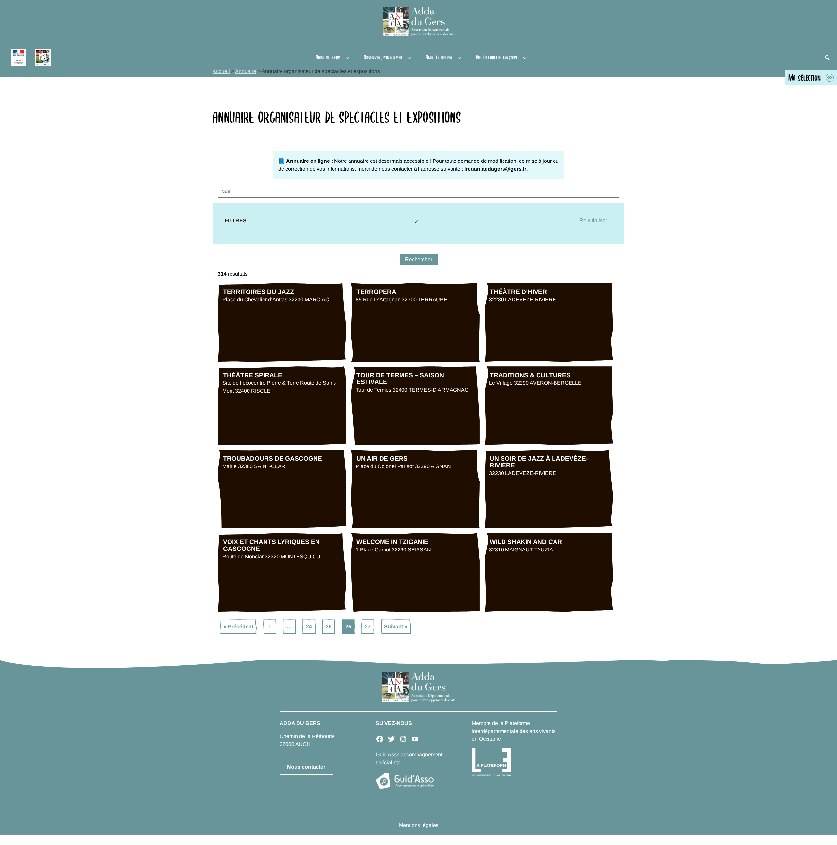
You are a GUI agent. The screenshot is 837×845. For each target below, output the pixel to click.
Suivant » (395, 626)
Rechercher (418, 259)
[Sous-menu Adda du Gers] (347, 57)
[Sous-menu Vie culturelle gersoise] (525, 57)
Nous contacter (306, 766)
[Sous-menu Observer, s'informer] (409, 57)
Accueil (221, 71)
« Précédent (238, 626)
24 (309, 626)
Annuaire (245, 71)
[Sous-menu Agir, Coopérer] (459, 57)
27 (368, 626)
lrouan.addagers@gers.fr (495, 169)
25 (329, 626)
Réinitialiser (593, 220)
